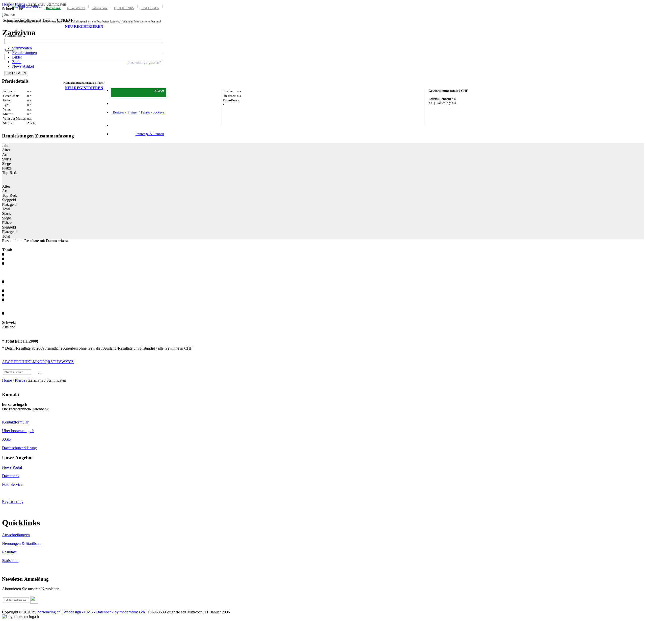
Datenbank (10, 476)
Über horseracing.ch (18, 431)
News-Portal (12, 467)
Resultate (9, 552)
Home (7, 4)
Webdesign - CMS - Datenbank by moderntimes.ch (104, 612)
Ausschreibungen (16, 535)
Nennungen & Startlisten (21, 543)
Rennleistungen (24, 52)
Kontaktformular (15, 422)
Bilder (17, 57)
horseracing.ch (49, 612)
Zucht (16, 62)
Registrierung (12, 501)
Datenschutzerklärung (19, 448)
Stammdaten (22, 48)
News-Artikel (23, 66)
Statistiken (10, 560)
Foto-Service (12, 484)
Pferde (20, 4)
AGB (6, 439)
